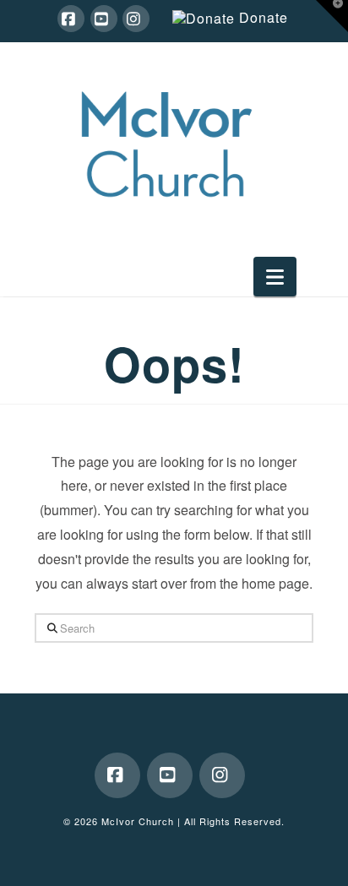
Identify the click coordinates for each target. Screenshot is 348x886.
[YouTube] (103, 18)
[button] (274, 276)
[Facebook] (70, 18)
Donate (263, 18)
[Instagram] (136, 18)
